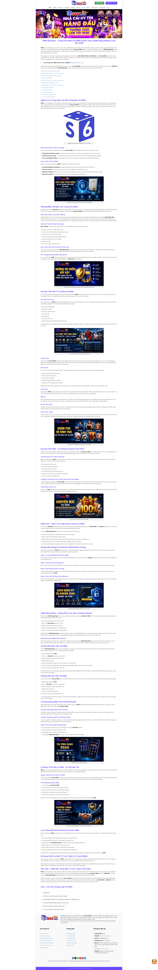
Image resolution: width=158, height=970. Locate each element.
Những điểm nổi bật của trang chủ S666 (53, 73)
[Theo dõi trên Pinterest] (80, 958)
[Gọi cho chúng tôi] (78, 958)
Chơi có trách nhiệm (46, 945)
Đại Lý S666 (71, 945)
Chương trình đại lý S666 (48, 94)
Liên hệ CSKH (44, 947)
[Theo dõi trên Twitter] (73, 958)
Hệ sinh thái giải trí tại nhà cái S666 (51, 75)
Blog (108, 7)
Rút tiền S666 (71, 940)
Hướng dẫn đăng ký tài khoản (50, 82)
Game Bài (67, 7)
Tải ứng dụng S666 (47, 92)
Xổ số (83, 7)
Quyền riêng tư (45, 935)
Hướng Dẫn (94, 7)
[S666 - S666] (79, 3)
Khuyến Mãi (102, 7)
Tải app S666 (71, 935)
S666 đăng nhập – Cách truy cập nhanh (53, 85)
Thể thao (60, 7)
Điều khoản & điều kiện (47, 943)
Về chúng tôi (44, 933)
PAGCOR (112, 917)
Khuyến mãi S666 (47, 78)
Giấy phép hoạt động (47, 938)
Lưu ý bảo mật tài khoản (48, 97)
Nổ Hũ (88, 7)
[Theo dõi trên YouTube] (83, 958)
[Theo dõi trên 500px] (85, 958)
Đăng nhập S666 (72, 943)
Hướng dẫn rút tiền (47, 89)
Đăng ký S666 (71, 933)
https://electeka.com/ (77, 62)
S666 (50, 7)
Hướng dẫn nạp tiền (47, 87)
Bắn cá (78, 7)
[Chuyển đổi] (42, 892)
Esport (73, 7)
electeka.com (64, 915)
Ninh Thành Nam (104, 948)
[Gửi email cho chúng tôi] (75, 958)
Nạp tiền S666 (71, 938)
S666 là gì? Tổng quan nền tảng (50, 71)
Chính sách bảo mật (46, 940)
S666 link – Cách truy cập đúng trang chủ (53, 80)
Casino (54, 7)
